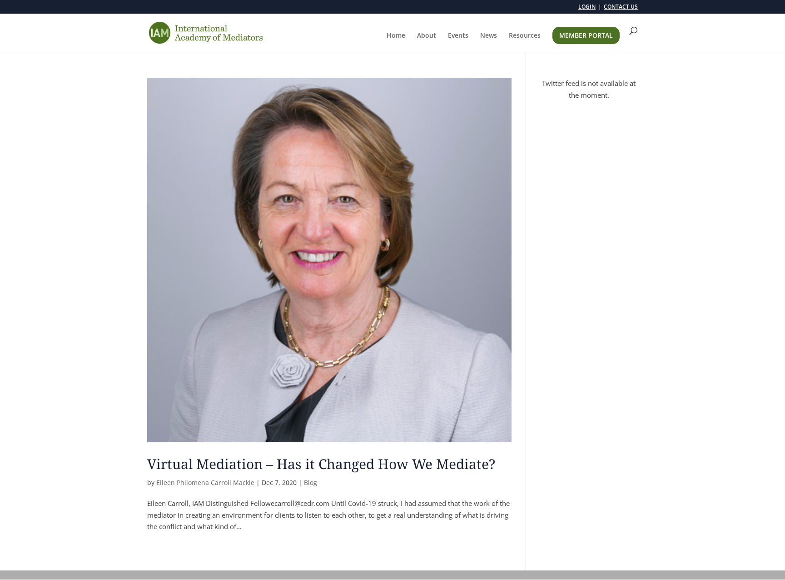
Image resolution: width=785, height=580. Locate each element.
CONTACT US (621, 7)
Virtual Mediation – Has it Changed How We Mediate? (321, 464)
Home (396, 36)
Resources (525, 36)
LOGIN (587, 7)
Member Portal (586, 35)
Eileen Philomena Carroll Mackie (205, 482)
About (426, 36)
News (488, 36)
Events (458, 36)
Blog (310, 482)
